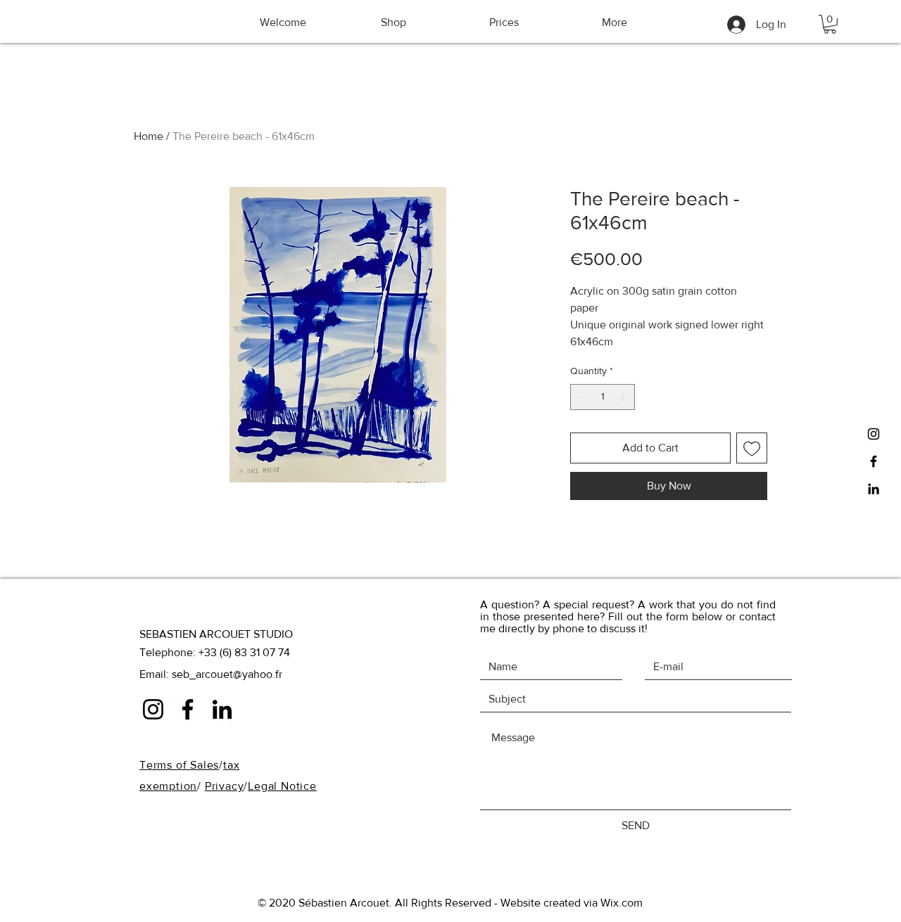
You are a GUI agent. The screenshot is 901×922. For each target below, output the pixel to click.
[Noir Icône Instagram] (153, 709)
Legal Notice (282, 786)
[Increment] (624, 397)
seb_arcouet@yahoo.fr (227, 674)
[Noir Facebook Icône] (187, 709)
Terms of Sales (179, 765)
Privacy (224, 786)
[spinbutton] (602, 397)
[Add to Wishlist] (751, 448)
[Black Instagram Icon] (873, 434)
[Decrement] (581, 397)
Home (148, 136)
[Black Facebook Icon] (873, 461)
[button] (830, 24)
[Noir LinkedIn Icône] (873, 489)
